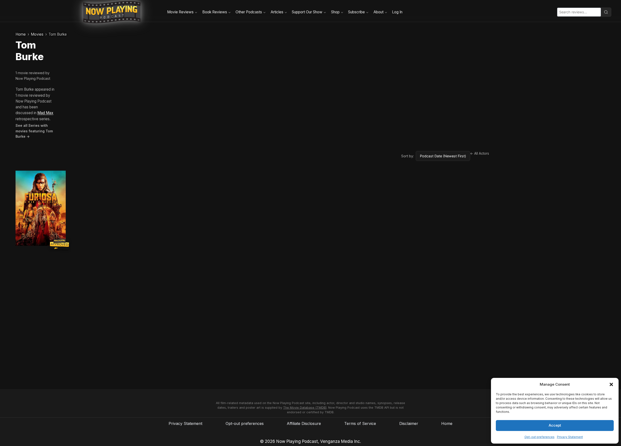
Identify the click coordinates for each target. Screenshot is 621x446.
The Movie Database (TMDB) (305, 407)
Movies (37, 34)
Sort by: (407, 156)
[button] (611, 384)
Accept (555, 425)
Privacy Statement (570, 437)
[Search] (606, 12)
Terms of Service (360, 423)
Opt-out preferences (539, 437)
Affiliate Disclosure (304, 423)
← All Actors (479, 153)
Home (21, 34)
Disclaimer (408, 423)
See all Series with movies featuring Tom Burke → (34, 130)
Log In (397, 12)
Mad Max (45, 113)
